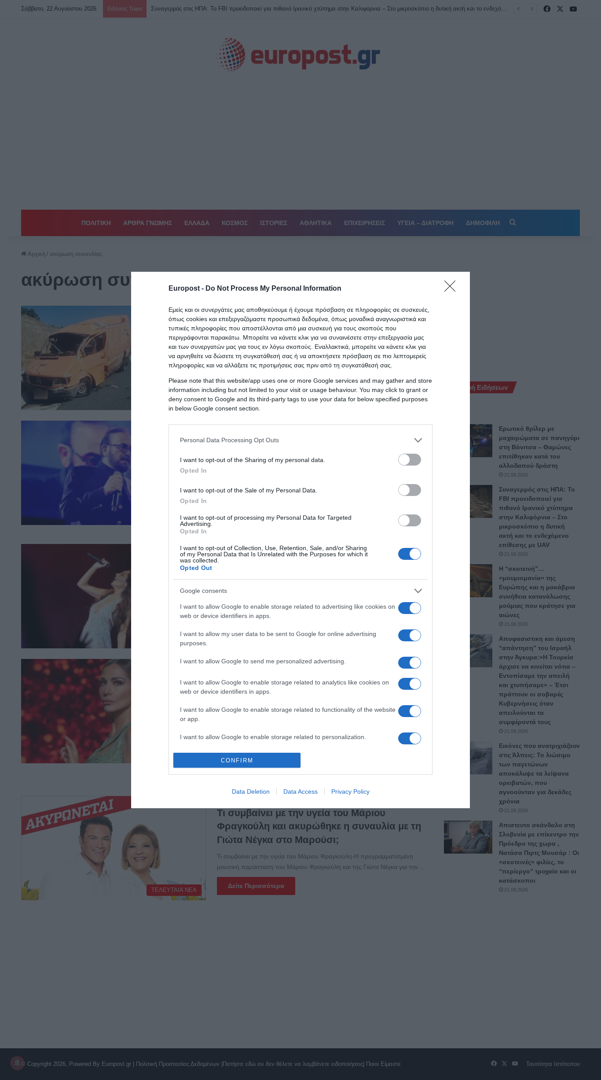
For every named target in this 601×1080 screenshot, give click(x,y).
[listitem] (300, 440)
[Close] (452, 289)
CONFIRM (237, 760)
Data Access (300, 791)
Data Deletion (251, 791)
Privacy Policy (350, 791)
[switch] (409, 460)
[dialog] (300, 540)
